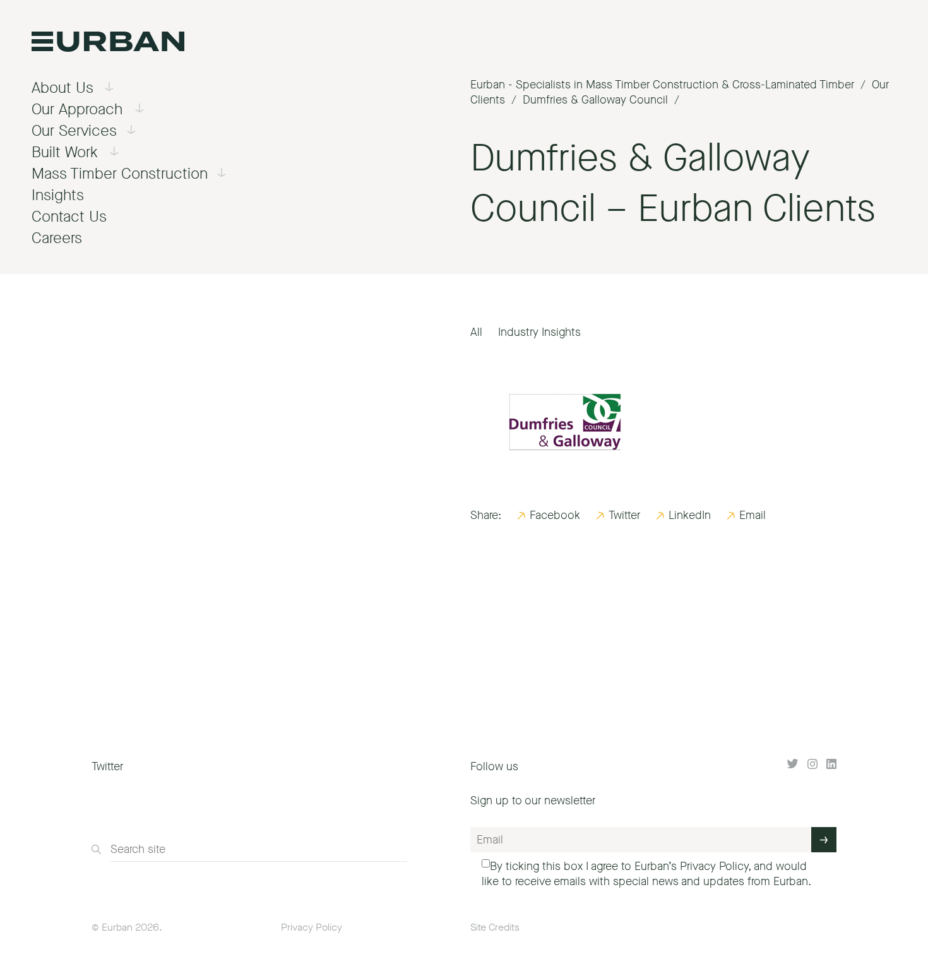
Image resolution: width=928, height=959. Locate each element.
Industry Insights (539, 332)
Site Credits (495, 927)
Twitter (624, 515)
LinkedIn (690, 515)
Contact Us (69, 216)
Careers (57, 238)
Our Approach (77, 109)
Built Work (65, 152)
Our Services (74, 131)
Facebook (555, 515)
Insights (58, 195)
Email (752, 515)
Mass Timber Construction (120, 174)
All (476, 332)
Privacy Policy (714, 866)
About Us (62, 88)
